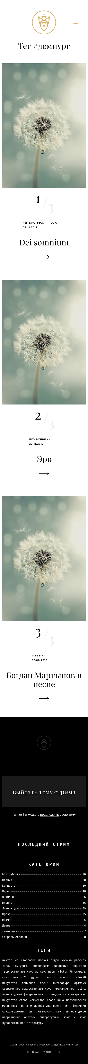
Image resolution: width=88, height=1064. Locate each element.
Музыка (39, 655)
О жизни (8, 897)
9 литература (40, 1005)
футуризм (21, 965)
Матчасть (8, 919)
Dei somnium (44, 242)
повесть (49, 977)
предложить (49, 815)
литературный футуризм (19, 994)
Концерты (8, 885)
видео (55, 960)
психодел (28, 983)
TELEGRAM (33, 1052)
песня (52, 971)
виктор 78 (10, 960)
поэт (72, 988)
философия (60, 965)
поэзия (43, 960)
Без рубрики (40, 439)
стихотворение (13, 1011)
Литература (33, 222)
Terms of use (71, 1044)
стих (5, 977)
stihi (82, 988)
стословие (28, 960)
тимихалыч (60, 988)
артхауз (80, 983)
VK (60, 1052)
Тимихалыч (9, 931)
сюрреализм (41, 965)
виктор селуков (49, 994)
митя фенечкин (75, 1005)
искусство (9, 983)
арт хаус (26, 971)
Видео (6, 891)
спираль (80, 971)
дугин (35, 977)
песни (44, 983)
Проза (51, 222)
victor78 (79, 977)
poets (57, 1005)
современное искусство (19, 988)
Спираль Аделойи (14, 937)
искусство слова (42, 1000)
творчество (10, 971)
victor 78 (65, 971)
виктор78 (19, 977)
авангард (79, 965)
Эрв (44, 458)
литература (61, 983)
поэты (23, 1005)
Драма (6, 925)
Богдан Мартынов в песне (44, 679)
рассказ (80, 960)
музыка (67, 960)
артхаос (30, 1017)
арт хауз (44, 988)
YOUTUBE (48, 1052)
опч (30, 1011)
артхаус (40, 971)
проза (64, 977)
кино (60, 1000)
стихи (6, 965)
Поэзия (7, 880)
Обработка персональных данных (44, 1044)
